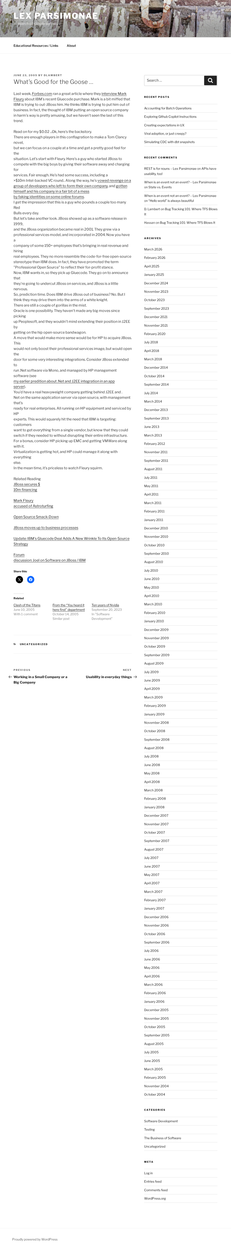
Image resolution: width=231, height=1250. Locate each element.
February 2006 (155, 993)
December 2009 (156, 630)
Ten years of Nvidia (105, 605)
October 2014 (154, 376)
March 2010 (153, 604)
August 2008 (154, 748)
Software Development (161, 1121)
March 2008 (153, 790)
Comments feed (156, 1190)
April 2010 (151, 596)
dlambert (53, 75)
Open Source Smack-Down (36, 517)
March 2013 (153, 435)
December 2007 (156, 815)
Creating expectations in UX (164, 125)
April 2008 (152, 782)
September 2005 (156, 1035)
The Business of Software (162, 1138)
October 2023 (154, 300)
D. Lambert (152, 209)
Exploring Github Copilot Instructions (170, 116)
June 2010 (151, 579)
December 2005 (156, 1010)
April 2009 (152, 689)
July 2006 (151, 951)
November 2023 (156, 291)
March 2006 (153, 984)
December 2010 (156, 528)
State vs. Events (160, 187)
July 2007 (151, 858)
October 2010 (154, 545)
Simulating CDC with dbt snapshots (169, 142)
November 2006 (156, 925)
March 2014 (153, 401)
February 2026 (154, 257)
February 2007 (155, 900)
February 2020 (155, 334)
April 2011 (151, 494)
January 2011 (153, 520)
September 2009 (156, 655)
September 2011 (156, 460)
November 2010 (156, 536)
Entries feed (153, 1181)
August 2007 (153, 849)
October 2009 (154, 646)
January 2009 (154, 714)
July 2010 (151, 570)
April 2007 (151, 883)
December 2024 (156, 283)
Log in (148, 1173)
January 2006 (154, 1001)
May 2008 (151, 773)
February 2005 (155, 1077)
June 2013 (151, 427)
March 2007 (153, 892)
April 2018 (151, 351)
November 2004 (156, 1086)
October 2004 (154, 1094)
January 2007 (154, 908)
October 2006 (154, 934)
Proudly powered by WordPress (35, 1239)
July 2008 (151, 756)
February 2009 (155, 706)
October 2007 (154, 832)
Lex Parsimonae (56, 16)
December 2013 (156, 410)
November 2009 (156, 638)
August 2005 (154, 1044)
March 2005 (153, 1069)
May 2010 (151, 587)
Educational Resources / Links (36, 45)
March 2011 (153, 503)
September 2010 (156, 553)
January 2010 (154, 621)
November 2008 (156, 722)
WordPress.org (155, 1198)
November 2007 (156, 824)
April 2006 (152, 976)
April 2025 (151, 266)
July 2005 (151, 1052)
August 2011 (153, 469)
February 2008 (155, 798)
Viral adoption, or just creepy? (165, 133)
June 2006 (152, 959)
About (71, 45)
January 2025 (154, 274)
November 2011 (156, 452)
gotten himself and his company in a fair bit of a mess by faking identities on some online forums (70, 191)
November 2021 (156, 325)
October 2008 (154, 731)
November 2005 (156, 1018)
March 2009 (153, 697)
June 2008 (152, 765)
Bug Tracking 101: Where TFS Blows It (187, 222)
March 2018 (153, 359)
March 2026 (153, 249)
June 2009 (152, 680)
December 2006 (156, 917)
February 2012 (154, 444)
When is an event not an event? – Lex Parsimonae (180, 182)
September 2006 (156, 942)
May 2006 (151, 967)
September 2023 (156, 308)
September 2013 (156, 418)
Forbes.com (42, 94)
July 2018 (151, 342)
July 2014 (151, 393)
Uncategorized (34, 644)
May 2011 (151, 486)
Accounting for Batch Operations (168, 108)
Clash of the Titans (27, 605)
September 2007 (156, 841)
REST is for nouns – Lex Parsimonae (170, 168)
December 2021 (156, 317)
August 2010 (153, 562)
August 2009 (154, 663)
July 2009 (151, 672)
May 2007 (151, 875)
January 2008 (154, 807)
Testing (149, 1129)
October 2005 (154, 1027)
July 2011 (150, 477)
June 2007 (152, 866)
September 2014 (156, 384)
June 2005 (152, 1061)
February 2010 (154, 613)
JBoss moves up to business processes (46, 528)
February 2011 (154, 511)
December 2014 (156, 367)
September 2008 (156, 739)
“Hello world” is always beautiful (171, 201)
